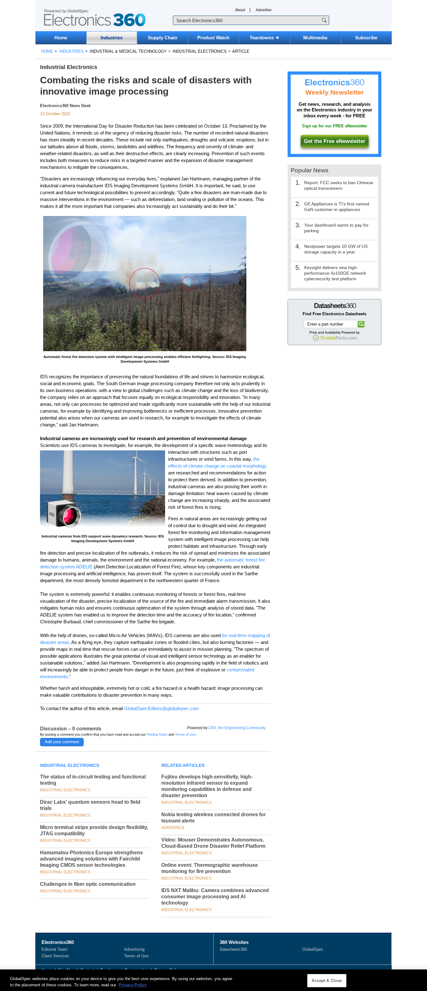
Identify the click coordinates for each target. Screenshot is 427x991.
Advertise (264, 10)
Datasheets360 (233, 949)
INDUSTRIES (71, 51)
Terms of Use (185, 734)
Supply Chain (162, 37)
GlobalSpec (312, 949)
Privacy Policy (133, 984)
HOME (47, 51)
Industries (112, 37)
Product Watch (213, 37)
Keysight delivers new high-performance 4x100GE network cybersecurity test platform (335, 273)
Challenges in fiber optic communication (88, 884)
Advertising (134, 949)
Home (60, 37)
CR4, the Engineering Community (237, 728)
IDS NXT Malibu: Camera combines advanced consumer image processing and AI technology (215, 896)
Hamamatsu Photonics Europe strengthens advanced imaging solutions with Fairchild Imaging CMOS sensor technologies (91, 859)
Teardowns (262, 37)
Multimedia (315, 37)
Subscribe (366, 37)
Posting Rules (157, 734)
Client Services (55, 956)
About (240, 10)
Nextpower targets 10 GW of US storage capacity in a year (336, 249)
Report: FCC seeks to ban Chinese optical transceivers (338, 185)
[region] (213, 980)
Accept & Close (327, 980)
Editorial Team (55, 949)
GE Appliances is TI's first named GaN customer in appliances (336, 206)
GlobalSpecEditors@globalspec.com (161, 708)
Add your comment (62, 741)
